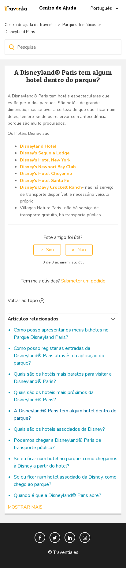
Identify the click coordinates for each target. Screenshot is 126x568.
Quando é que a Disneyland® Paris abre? (57, 495)
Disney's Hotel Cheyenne (46, 173)
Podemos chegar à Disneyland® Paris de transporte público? (57, 444)
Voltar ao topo (23, 300)
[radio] (47, 250)
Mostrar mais (25, 507)
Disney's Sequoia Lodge (44, 153)
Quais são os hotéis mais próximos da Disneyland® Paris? (54, 396)
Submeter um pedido (83, 281)
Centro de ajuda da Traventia (31, 25)
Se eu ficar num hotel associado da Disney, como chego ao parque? (65, 481)
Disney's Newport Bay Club (48, 167)
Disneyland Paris (20, 32)
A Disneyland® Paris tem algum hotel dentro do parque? (65, 414)
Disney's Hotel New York (45, 160)
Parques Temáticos (79, 25)
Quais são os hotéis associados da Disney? (59, 429)
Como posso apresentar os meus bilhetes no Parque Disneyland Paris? (61, 334)
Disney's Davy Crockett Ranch (51, 187)
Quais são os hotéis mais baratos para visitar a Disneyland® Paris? (63, 378)
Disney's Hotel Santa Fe (44, 181)
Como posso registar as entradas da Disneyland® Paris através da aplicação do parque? (59, 355)
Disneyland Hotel (38, 146)
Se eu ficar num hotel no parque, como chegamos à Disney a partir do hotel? (65, 462)
